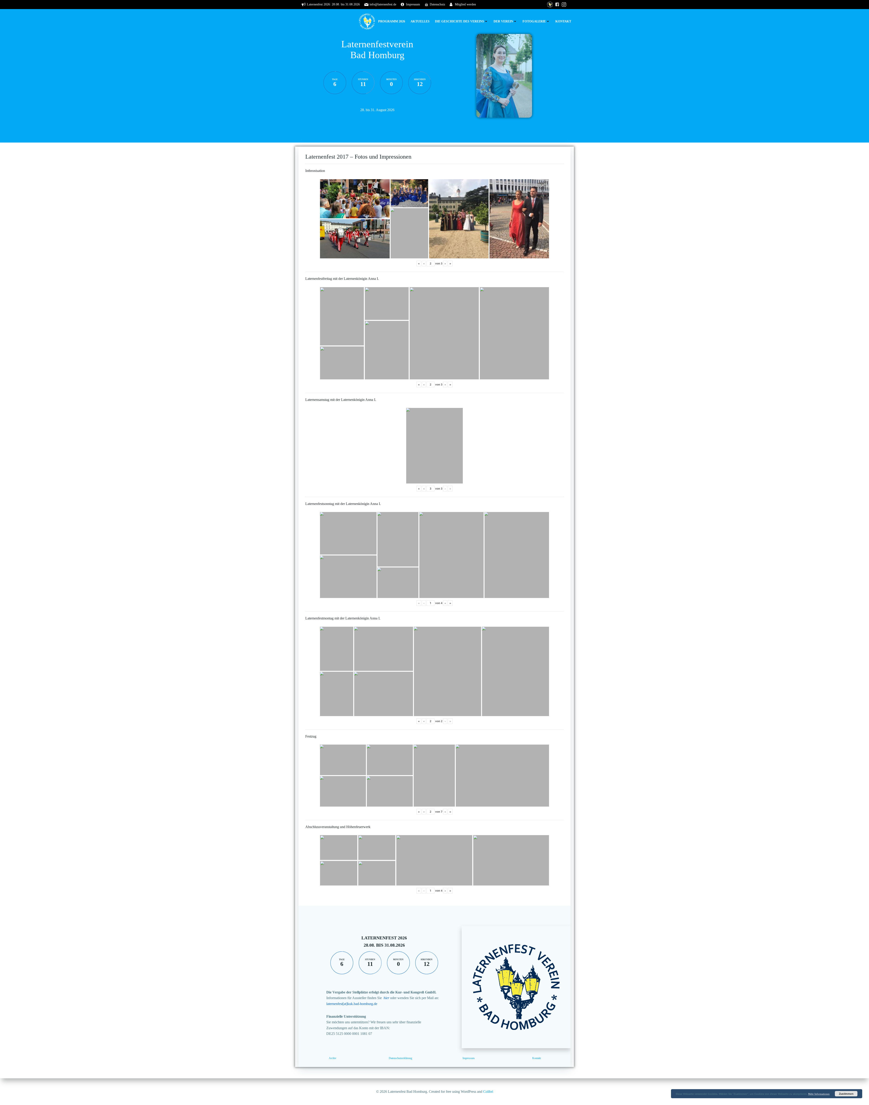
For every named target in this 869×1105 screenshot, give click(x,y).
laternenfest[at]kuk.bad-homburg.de (351, 1004)
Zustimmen (846, 1094)
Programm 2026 (391, 21)
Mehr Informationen (819, 1094)
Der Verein (503, 21)
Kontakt (563, 21)
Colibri (488, 1091)
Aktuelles (420, 21)
